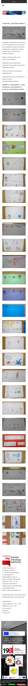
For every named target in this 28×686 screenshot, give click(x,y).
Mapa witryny (20, 640)
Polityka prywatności (14, 642)
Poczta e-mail (6, 612)
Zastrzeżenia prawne (10, 640)
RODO (7, 639)
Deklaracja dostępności (16, 639)
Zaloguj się (5, 610)
